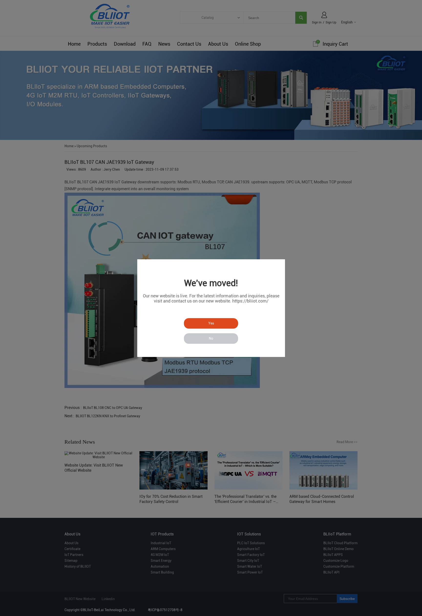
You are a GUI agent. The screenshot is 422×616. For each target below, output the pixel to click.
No (211, 338)
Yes (211, 323)
